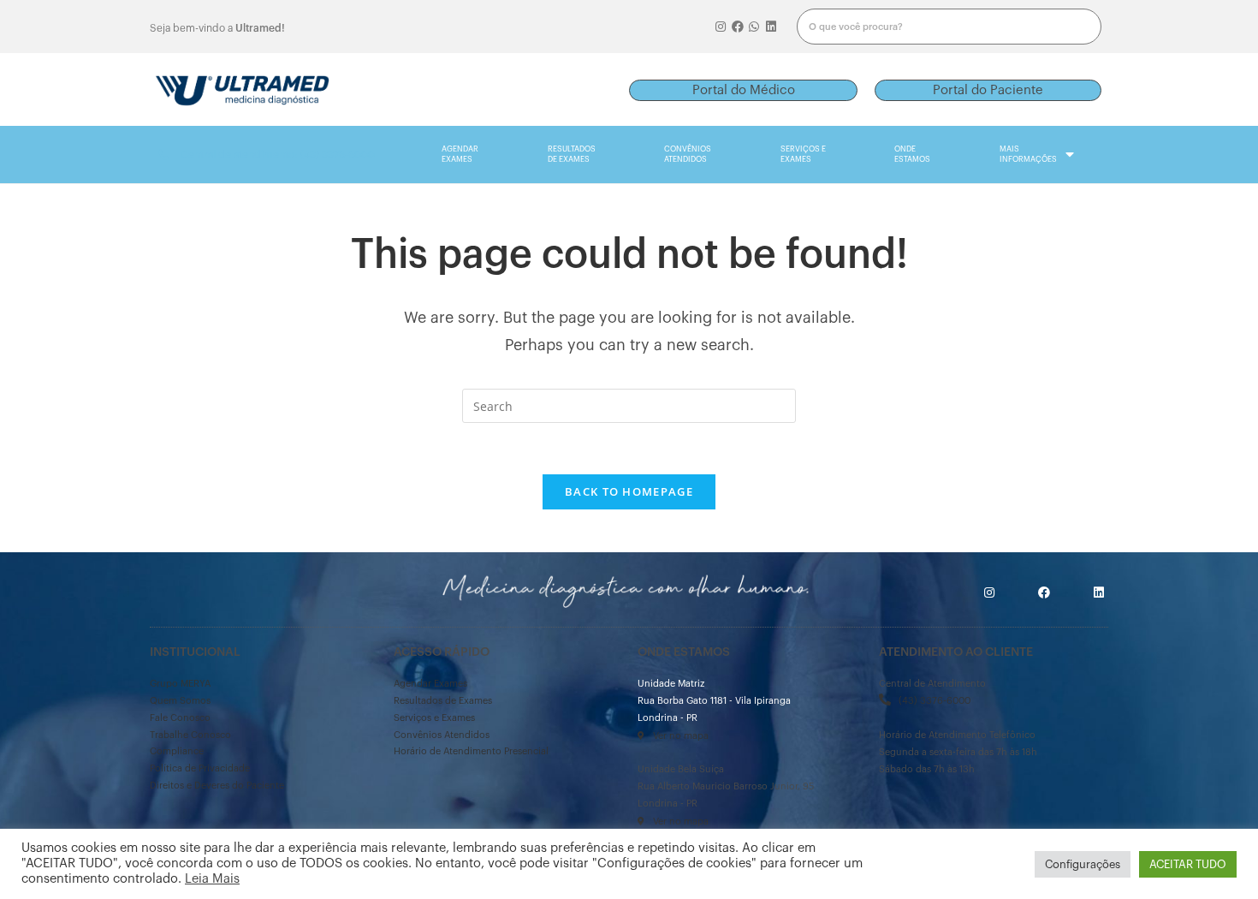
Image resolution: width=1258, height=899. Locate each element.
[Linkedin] (771, 26)
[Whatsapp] (754, 26)
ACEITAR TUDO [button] (1187, 864)
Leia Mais (212, 878)
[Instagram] (720, 26)
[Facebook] (737, 26)
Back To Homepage (629, 491)
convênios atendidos (687, 155)
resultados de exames (572, 155)
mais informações (1028, 155)
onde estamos (912, 155)
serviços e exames (803, 155)
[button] (743, 90)
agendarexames (460, 155)
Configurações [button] (1082, 864)
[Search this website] (629, 404)
